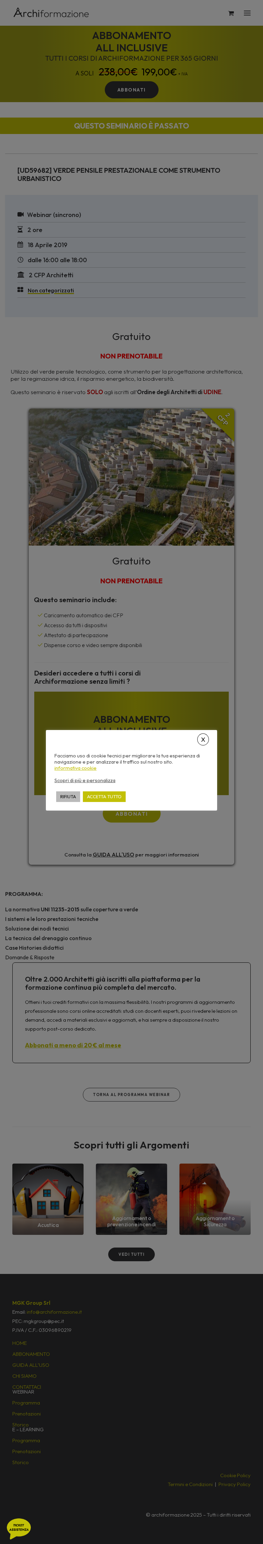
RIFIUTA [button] (68, 796)
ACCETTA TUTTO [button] (104, 796)
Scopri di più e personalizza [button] (84, 780)
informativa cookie (75, 768)
